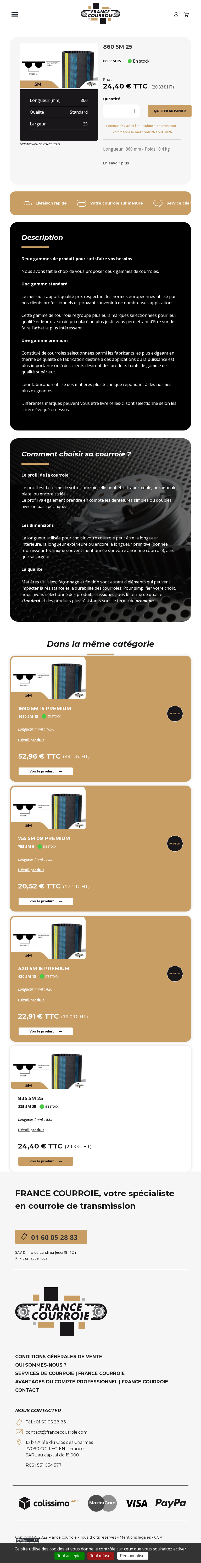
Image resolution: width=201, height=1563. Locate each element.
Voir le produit (42, 771)
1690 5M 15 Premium (44, 708)
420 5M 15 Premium (43, 968)
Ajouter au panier (170, 111)
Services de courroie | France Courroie (70, 1373)
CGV (158, 1537)
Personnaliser (133, 1556)
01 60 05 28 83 (54, 1237)
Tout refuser (101, 1556)
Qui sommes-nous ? (40, 1365)
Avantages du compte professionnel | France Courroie (91, 1381)
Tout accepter (69, 1556)
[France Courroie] (100, 14)
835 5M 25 (30, 1098)
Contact (27, 1390)
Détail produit (31, 739)
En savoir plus (116, 163)
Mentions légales (135, 1537)
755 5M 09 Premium (44, 838)
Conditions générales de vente (58, 1356)
